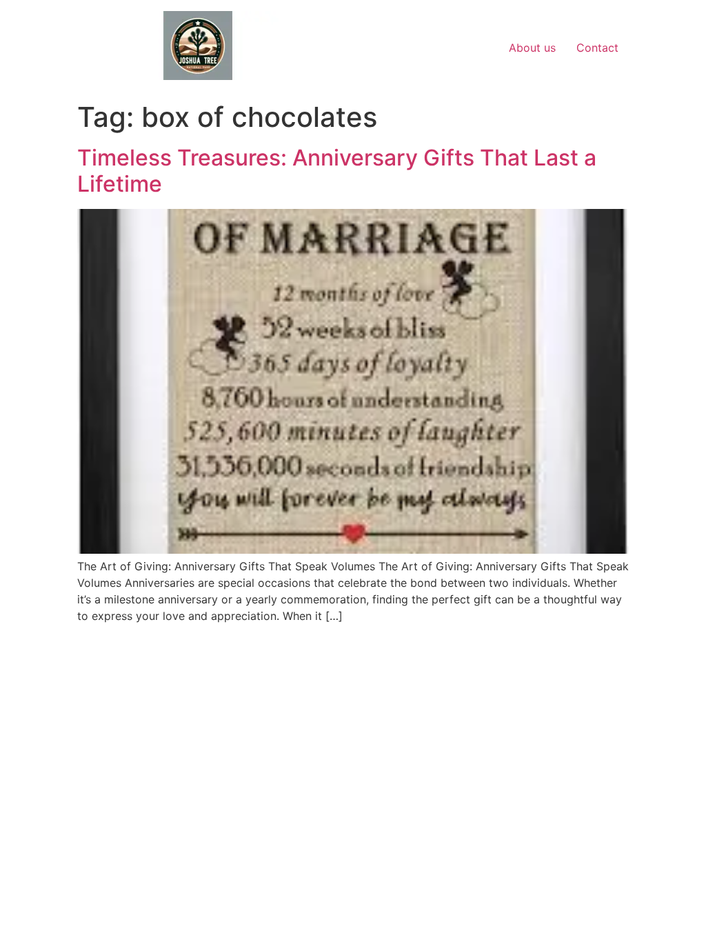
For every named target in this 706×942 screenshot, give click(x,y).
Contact (597, 47)
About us (532, 47)
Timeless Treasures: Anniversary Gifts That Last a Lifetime (336, 170)
